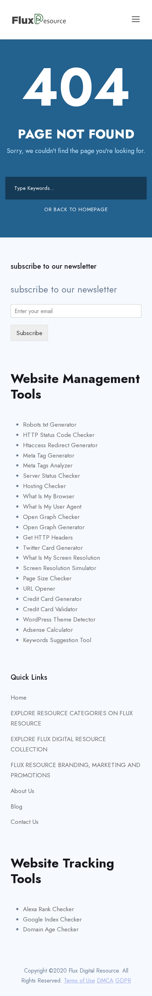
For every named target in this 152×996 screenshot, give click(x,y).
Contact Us (25, 821)
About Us (22, 791)
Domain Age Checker (50, 929)
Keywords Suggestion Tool (57, 640)
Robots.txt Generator (49, 424)
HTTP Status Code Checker (58, 435)
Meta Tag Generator (48, 455)
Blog (16, 806)
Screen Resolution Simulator (59, 568)
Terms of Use (79, 980)
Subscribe (29, 333)
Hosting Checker (44, 486)
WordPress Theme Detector (59, 619)
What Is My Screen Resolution (61, 557)
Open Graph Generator (53, 527)
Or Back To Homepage (76, 209)
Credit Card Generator (52, 599)
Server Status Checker (51, 475)
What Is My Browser (48, 496)
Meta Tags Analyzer (47, 465)
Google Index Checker (52, 919)
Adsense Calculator (48, 629)
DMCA (105, 980)
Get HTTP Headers (48, 537)
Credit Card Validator (50, 609)
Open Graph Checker (51, 517)
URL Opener (39, 588)
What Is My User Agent (52, 506)
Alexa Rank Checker (48, 909)
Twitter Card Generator (53, 547)
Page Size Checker (47, 578)
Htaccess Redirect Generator (60, 445)
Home (19, 697)
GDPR (123, 980)
